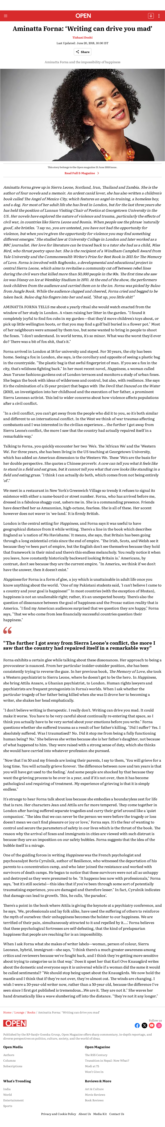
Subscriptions (12, 1066)
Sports (7, 1106)
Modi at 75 (92, 1066)
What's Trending (17, 1080)
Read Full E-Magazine (80, 173)
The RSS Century (96, 1055)
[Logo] (82, 16)
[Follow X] (144, 1025)
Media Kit (100, 1114)
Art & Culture (94, 1089)
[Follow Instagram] (159, 1025)
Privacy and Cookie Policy (58, 1114)
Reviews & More (98, 1080)
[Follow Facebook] (137, 1025)
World (7, 1094)
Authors (8, 1055)
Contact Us (116, 1114)
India (7, 1089)
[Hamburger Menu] (5, 15)
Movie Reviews (95, 1094)
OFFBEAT (151, 16)
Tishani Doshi (82, 37)
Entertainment (13, 1100)
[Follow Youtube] (152, 1025)
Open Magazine (97, 1046)
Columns (9, 1060)
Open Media (13, 1046)
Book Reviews (94, 1100)
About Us (84, 1114)
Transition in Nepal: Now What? (107, 1060)
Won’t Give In (94, 1072)
